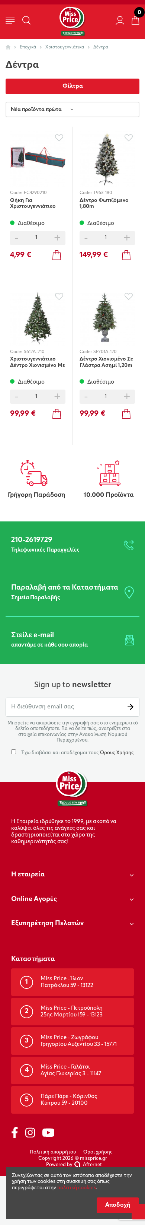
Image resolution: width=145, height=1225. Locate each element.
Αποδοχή (117, 1205)
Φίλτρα (72, 86)
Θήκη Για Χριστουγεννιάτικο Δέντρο (33, 204)
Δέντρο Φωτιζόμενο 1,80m (104, 204)
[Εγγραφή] (130, 707)
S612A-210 (34, 352)
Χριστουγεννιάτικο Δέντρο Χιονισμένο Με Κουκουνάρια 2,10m (37, 362)
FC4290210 (35, 193)
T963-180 (102, 193)
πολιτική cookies (76, 1188)
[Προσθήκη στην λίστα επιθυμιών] (58, 137)
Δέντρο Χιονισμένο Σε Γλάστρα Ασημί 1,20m (106, 362)
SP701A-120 (105, 352)
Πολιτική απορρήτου (53, 1152)
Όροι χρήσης (98, 1152)
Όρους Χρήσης (117, 752)
